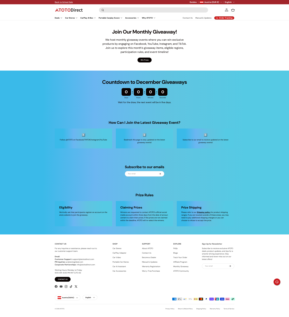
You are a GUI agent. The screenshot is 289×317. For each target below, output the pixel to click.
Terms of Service (229, 309)
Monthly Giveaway (181, 266)
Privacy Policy (169, 309)
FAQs (175, 248)
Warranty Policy (215, 309)
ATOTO (62, 309)
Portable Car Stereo (121, 262)
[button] (232, 9)
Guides (193, 2)
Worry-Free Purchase (151, 271)
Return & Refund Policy (185, 309)
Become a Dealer (149, 257)
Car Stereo (117, 248)
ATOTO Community (181, 271)
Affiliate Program (180, 262)
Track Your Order (180, 257)
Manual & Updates (203, 18)
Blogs (175, 253)
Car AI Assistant (119, 266)
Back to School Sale (64, 2)
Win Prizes (145, 60)
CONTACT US (63, 279)
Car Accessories (119, 271)
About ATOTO (147, 248)
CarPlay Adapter (119, 253)
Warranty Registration (151, 266)
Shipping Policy (201, 309)
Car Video (117, 257)
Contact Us (188, 18)
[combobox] (153, 10)
